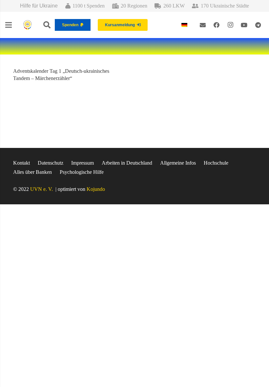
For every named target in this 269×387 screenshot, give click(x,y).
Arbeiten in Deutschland (127, 163)
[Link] (27, 25)
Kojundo (96, 189)
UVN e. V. (41, 189)
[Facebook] (216, 25)
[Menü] (8, 25)
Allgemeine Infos (178, 163)
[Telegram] (258, 25)
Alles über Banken (32, 172)
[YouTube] (244, 25)
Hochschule (216, 163)
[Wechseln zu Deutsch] (185, 25)
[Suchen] (47, 25)
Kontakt (21, 163)
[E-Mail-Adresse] (203, 25)
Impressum (82, 163)
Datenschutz (50, 163)
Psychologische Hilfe (82, 172)
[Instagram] (230, 25)
